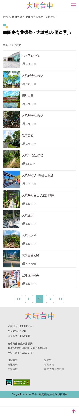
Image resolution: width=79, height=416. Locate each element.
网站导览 (13, 360)
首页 (5, 17)
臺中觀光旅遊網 (40, 5)
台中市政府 (39, 316)
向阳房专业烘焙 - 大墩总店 (40, 17)
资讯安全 (13, 364)
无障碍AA (21, 382)
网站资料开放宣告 (54, 369)
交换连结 (13, 369)
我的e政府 (9, 382)
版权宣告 (49, 364)
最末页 (60, 299)
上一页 (29, 299)
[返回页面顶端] (73, 411)
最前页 (18, 299)
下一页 (50, 299)
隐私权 (48, 360)
